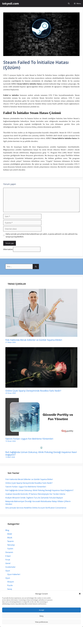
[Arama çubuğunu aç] (69, 3)
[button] (80, 594)
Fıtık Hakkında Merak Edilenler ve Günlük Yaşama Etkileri (33, 339)
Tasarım (10, 541)
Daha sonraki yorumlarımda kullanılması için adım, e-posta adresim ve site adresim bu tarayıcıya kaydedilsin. (41, 235)
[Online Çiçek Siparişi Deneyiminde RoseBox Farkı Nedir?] (41, 386)
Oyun (7, 570)
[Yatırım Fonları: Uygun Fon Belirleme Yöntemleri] (41, 434)
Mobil (9, 534)
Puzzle (10, 585)
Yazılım (10, 548)
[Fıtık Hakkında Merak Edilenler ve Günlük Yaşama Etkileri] (41, 335)
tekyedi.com (10, 3)
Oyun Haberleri (13, 574)
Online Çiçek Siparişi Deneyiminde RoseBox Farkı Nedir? (33, 390)
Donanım (9, 552)
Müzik (9, 537)
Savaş (9, 589)
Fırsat (7, 559)
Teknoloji (11, 545)
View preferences (41, 622)
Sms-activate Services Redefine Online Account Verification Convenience (35, 507)
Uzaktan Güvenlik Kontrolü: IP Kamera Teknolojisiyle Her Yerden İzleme (35, 494)
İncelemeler (10, 567)
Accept (41, 610)
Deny (41, 616)
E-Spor (8, 556)
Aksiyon (10, 581)
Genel (7, 563)
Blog (7, 530)
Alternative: (8, 249)
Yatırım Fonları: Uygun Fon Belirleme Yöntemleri (29, 438)
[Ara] (36, 266)
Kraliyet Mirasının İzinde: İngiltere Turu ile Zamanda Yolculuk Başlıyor (34, 497)
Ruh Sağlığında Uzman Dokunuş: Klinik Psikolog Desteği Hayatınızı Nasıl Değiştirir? (41, 453)
